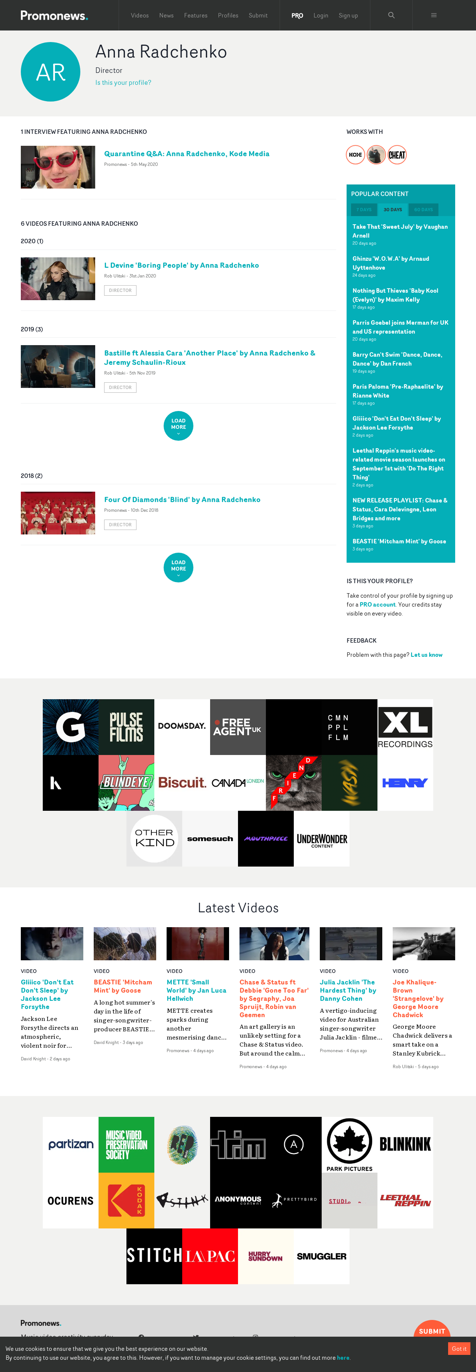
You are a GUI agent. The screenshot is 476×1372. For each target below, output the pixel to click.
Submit (258, 15)
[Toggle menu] (434, 15)
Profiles (228, 15)
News (166, 15)
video (29, 971)
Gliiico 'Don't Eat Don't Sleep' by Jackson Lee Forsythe (397, 423)
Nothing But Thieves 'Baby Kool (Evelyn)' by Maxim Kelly (395, 295)
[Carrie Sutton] (376, 150)
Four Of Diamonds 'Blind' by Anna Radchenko (182, 499)
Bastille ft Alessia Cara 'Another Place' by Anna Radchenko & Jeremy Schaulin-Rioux (209, 357)
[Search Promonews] (391, 15)
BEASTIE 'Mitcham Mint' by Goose (399, 541)
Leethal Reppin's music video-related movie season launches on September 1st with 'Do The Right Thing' (399, 464)
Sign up (348, 15)
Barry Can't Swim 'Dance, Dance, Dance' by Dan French (398, 359)
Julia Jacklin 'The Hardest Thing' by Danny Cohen (348, 990)
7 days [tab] (364, 209)
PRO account (378, 604)
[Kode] (355, 150)
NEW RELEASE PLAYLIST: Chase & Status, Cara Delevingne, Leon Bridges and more (400, 509)
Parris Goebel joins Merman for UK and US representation (400, 327)
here (343, 1357)
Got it (459, 1348)
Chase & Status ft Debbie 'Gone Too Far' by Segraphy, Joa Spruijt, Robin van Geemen (274, 998)
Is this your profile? (123, 82)
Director (120, 290)
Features (196, 15)
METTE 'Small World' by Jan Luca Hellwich (196, 990)
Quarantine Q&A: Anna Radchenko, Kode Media (187, 153)
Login (320, 15)
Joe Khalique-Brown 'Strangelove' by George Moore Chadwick (418, 998)
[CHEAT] (397, 150)
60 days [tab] (423, 209)
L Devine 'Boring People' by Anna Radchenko (181, 265)
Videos (140, 15)
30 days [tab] (393, 209)
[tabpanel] (401, 389)
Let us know (427, 654)
